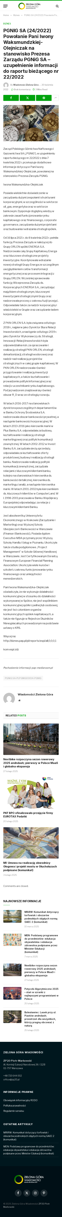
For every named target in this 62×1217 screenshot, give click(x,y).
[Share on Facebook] (11, 98)
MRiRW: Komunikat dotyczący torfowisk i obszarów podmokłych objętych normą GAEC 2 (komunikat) (28, 1136)
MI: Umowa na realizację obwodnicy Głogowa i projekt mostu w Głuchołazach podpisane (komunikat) (30, 866)
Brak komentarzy (22, 89)
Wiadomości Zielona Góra (26, 85)
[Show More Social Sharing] (55, 98)
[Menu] (5, 6)
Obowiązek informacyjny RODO (20, 1100)
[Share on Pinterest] (44, 98)
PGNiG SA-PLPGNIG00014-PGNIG (23, 678)
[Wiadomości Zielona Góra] (31, 6)
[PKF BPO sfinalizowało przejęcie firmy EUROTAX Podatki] (31, 792)
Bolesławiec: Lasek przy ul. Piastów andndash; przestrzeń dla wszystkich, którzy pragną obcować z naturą (40, 1019)
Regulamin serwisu (13, 1110)
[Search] (57, 6)
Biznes (7, 23)
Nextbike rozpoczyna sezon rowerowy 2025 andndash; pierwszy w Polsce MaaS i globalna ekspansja (30, 763)
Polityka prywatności (14, 1105)
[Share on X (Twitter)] (27, 98)
